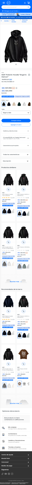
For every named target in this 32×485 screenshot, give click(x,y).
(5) (13, 197)
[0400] (9, 211)
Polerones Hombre (25, 20)
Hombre (6, 20)
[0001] (4, 211)
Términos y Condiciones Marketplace (20, 482)
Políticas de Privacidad (5, 483)
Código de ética (14, 483)
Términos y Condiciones (5, 482)
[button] (16, 11)
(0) (28, 197)
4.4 (12, 197)
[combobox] (16, 113)
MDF (10, 79)
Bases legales (22, 483)
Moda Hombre (14, 20)
